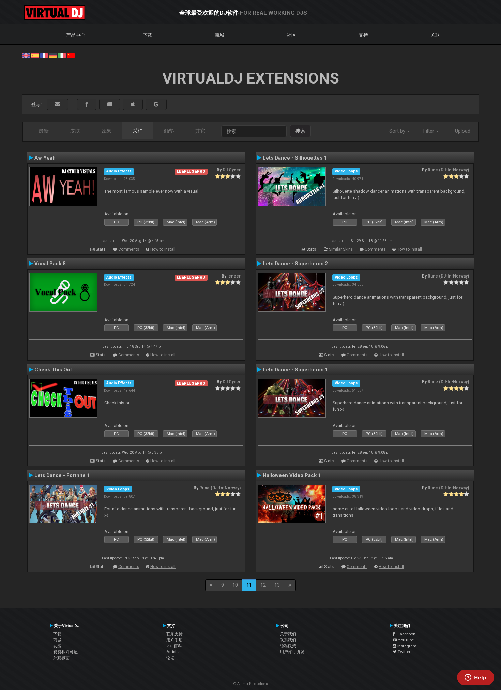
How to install (163, 249)
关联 (435, 35)
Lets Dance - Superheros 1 (295, 369)
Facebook (405, 634)
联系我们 (288, 640)
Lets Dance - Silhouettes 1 (295, 158)
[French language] (44, 55)
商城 (219, 35)
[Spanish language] (35, 55)
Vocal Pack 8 (50, 263)
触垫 (169, 131)
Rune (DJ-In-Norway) (448, 170)
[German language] (53, 55)
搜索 (300, 131)
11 (249, 585)
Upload (462, 131)
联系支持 (174, 634)
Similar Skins (341, 249)
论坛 (170, 658)
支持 (363, 35)
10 (235, 585)
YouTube (405, 640)
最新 (44, 131)
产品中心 (75, 35)
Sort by (398, 131)
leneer (234, 276)
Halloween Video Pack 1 (292, 475)
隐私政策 (288, 646)
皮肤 (75, 131)
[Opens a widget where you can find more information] (475, 678)
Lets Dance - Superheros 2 (295, 263)
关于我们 (288, 634)
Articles (173, 651)
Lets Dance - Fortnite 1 (62, 475)
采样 (138, 131)
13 (277, 585)
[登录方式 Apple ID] (133, 104)
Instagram (406, 646)
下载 (147, 35)
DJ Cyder (232, 170)
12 (263, 585)
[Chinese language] (71, 55)
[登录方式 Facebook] (86, 104)
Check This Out (53, 369)
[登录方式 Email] (57, 104)
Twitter (403, 651)
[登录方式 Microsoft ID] (109, 104)
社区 (291, 35)
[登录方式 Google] (156, 104)
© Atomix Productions (250, 683)
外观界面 (61, 658)
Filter (429, 131)
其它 (200, 131)
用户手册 (174, 640)
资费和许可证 (65, 651)
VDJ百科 (174, 646)
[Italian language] (61, 55)
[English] (26, 55)
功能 (57, 646)
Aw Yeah (45, 158)
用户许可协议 (292, 651)
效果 (106, 131)
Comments (128, 249)
